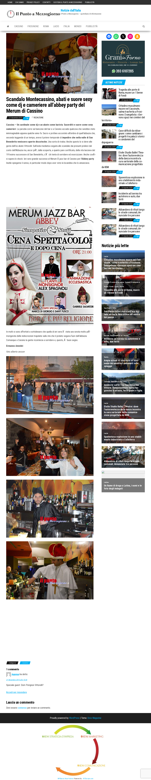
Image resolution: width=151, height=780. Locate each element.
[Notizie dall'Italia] (8, 26)
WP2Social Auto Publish (66, 779)
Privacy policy (33, 2)
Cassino (18, 26)
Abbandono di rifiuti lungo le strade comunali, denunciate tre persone (132, 212)
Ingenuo (15, 674)
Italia (66, 26)
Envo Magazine (94, 718)
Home (10, 2)
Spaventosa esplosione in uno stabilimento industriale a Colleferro (132, 180)
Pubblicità (89, 2)
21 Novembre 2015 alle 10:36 (16, 680)
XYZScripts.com (88, 779)
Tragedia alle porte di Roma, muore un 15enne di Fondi (131, 92)
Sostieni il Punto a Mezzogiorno (67, 2)
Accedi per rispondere (16, 692)
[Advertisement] (51, 185)
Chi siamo (19, 2)
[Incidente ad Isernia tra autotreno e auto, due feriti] (109, 197)
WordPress (74, 718)
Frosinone (33, 26)
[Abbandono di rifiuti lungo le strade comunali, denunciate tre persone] (109, 213)
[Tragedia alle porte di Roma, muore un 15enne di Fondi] (109, 93)
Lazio (56, 26)
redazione (39, 117)
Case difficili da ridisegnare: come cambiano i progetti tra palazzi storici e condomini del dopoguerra (123, 136)
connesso (22, 707)
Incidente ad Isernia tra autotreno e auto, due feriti (130, 196)
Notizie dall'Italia (71, 10)
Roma (46, 26)
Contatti (46, 2)
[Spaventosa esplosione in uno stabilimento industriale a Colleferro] (109, 181)
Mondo (77, 26)
